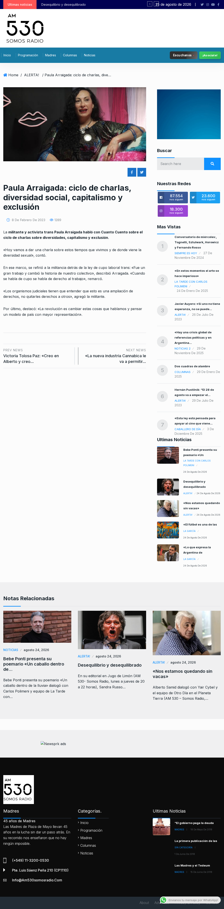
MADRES (179, 829)
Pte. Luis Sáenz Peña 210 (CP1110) (40, 870)
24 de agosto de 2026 (195, 471)
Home (13, 75)
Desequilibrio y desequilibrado (110, 665)
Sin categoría (183, 847)
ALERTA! (31, 75)
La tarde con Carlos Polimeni (191, 284)
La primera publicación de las (196, 841)
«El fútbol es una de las (200, 524)
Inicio (7, 55)
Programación (28, 55)
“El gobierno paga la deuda (194, 823)
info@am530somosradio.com (37, 880)
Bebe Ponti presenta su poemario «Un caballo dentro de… (33, 664)
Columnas (70, 55)
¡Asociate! (210, 55)
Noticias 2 (183, 348)
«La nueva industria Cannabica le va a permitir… (115, 356)
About (144, 902)
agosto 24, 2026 (36, 650)
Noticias (89, 55)
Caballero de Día (188, 429)
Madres (50, 55)
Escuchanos (182, 55)
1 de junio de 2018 (185, 854)
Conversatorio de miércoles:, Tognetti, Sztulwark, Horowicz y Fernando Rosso (197, 242)
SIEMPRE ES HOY (186, 253)
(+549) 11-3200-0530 (30, 860)
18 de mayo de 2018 (201, 829)
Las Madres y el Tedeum (192, 865)
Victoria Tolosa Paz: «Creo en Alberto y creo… (31, 356)
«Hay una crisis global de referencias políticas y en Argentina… (193, 337)
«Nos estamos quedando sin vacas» (182, 674)
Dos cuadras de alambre (192, 366)
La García (189, 531)
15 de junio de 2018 (201, 872)
